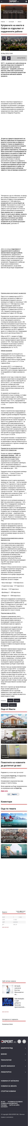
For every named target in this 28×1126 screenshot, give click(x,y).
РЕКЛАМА (4, 1105)
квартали (13, 705)
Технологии (6, 1060)
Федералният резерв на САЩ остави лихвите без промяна (13, 11)
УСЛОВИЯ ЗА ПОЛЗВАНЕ (15, 1102)
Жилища (4, 705)
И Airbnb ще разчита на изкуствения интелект (10, 741)
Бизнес (4, 1054)
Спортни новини (8, 1091)
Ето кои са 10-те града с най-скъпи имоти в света (14, 824)
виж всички (5, 1011)
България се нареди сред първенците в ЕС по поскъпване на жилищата (14, 854)
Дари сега (4, 791)
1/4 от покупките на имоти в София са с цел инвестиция (11, 840)
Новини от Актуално (10, 1081)
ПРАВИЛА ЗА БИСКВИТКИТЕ (9, 1103)
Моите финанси (8, 1066)
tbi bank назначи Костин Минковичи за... (19, 990)
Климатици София (7, 1024)
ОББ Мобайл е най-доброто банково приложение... (19, 1003)
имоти (10, 700)
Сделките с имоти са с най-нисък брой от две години (13, 725)
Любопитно (6, 1072)
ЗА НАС (3, 1102)
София (17, 700)
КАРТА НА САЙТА (14, 1105)
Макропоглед (7, 1048)
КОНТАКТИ (4, 1107)
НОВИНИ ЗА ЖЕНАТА (9, 1086)
